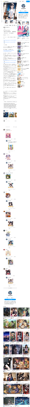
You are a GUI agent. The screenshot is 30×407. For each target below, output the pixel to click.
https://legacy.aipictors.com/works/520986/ (9, 60)
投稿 (22, 1)
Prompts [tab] (5, 101)
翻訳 (8, 143)
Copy (10, 108)
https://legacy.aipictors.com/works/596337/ (9, 40)
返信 (9, 171)
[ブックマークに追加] (12, 25)
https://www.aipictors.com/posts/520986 (9, 62)
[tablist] (10, 101)
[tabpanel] (10, 106)
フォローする (10, 299)
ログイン (28, 1)
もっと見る (27, 38)
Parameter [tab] (14, 101)
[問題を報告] (12, 139)
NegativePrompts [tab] (9, 101)
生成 (20, 1)
